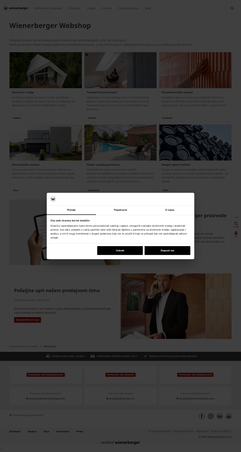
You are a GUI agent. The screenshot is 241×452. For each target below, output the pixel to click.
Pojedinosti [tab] (120, 209)
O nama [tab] (169, 209)
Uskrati (120, 250)
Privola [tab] (71, 209)
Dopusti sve (167, 250)
